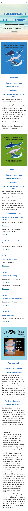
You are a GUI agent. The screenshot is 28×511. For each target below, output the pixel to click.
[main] (14, 22)
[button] (2, 2)
